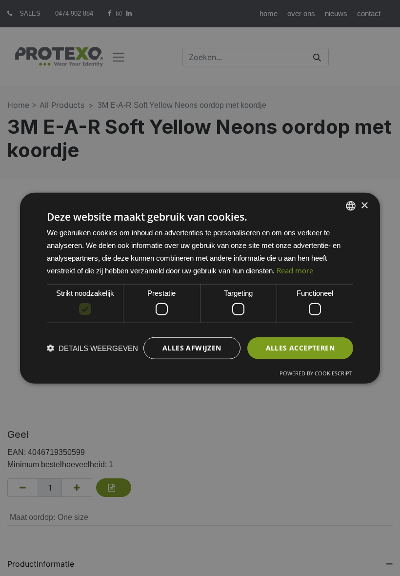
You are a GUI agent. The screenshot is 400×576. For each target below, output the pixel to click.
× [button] (364, 205)
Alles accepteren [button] (300, 347)
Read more (295, 270)
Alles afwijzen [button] (191, 347)
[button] (92, 347)
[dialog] (200, 288)
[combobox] (351, 206)
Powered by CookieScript (316, 372)
